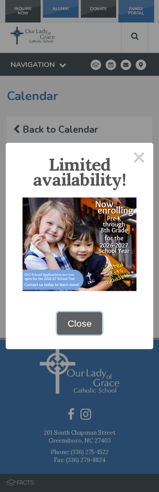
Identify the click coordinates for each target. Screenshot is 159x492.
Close (80, 323)
